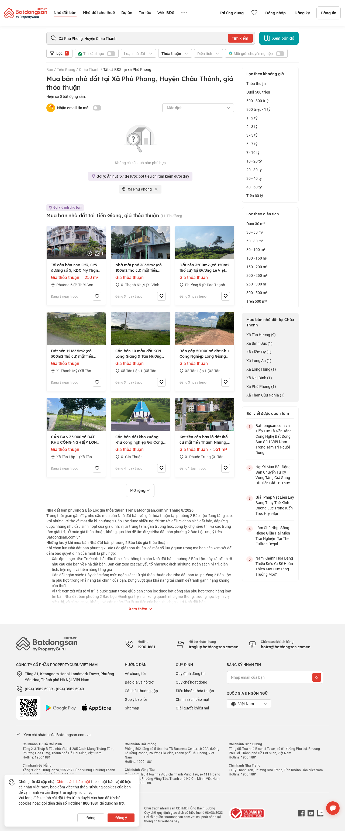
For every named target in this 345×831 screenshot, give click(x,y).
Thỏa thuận (256, 83)
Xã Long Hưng (261, 369)
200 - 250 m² (257, 275)
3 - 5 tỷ (251, 135)
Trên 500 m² (256, 301)
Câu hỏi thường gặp (141, 690)
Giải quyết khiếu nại (192, 708)
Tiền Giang (66, 69)
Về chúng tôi (135, 673)
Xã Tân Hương (261, 334)
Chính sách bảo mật (192, 699)
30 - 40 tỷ (254, 178)
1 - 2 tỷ (251, 117)
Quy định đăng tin (191, 673)
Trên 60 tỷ (254, 195)
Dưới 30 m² (255, 223)
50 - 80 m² (254, 240)
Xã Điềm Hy (258, 351)
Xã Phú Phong (261, 386)
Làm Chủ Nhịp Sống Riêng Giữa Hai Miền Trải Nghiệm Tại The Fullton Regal (273, 535)
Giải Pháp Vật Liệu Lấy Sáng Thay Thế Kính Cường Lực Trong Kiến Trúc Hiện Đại (275, 505)
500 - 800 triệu (258, 100)
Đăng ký (302, 13)
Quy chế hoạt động (191, 682)
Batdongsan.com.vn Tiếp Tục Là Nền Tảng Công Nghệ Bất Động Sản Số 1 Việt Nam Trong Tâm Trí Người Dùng (274, 439)
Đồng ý (121, 817)
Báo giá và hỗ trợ (139, 682)
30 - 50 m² (254, 232)
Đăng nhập (275, 13)
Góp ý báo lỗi (136, 699)
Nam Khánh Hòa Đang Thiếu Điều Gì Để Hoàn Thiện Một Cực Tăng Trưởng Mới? (274, 566)
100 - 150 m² (257, 258)
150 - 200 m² (257, 266)
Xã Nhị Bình (259, 377)
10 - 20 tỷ (254, 161)
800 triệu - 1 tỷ (258, 109)
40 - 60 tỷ (254, 186)
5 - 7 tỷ (251, 143)
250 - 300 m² (257, 284)
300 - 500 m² (257, 292)
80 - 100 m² (255, 249)
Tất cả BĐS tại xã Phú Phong (127, 69)
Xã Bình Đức (259, 343)
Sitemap (132, 708)
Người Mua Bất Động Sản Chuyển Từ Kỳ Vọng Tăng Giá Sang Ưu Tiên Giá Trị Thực (273, 474)
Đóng (91, 817)
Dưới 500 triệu (258, 92)
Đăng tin (328, 13)
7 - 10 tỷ (253, 152)
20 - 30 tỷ (254, 169)
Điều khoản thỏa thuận (195, 690)
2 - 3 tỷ (251, 126)
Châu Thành (89, 69)
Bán (49, 69)
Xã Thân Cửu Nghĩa (265, 395)
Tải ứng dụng (232, 13)
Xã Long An (258, 360)
